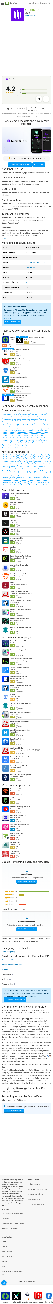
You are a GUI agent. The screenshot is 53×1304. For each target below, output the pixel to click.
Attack (31, 430)
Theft (21, 456)
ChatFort (13, 520)
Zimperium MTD (15, 789)
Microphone (14, 472)
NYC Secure (14, 798)
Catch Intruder (15, 529)
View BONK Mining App (10, 1229)
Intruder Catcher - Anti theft (19, 350)
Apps (5, 456)
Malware (38, 461)
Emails (5, 425)
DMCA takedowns (8, 1256)
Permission (38, 456)
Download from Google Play (20, 164)
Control (16, 482)
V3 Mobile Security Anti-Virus (20, 730)
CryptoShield (14, 851)
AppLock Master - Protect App (20, 757)
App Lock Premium (16, 502)
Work (46, 430)
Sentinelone (7, 420)
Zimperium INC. (24, 785)
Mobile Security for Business (20, 359)
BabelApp (13, 547)
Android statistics (34, 1184)
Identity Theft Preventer (18, 368)
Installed (39, 430)
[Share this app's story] (39, 99)
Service (37, 472)
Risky (5, 435)
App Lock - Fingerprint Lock (19, 641)
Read (46, 425)
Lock (38, 482)
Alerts (45, 482)
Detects (16, 414)
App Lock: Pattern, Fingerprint (20, 511)
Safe (31, 482)
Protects (23, 472)
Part (39, 425)
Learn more (8, 318)
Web (30, 461)
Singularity (25, 414)
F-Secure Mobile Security (18, 395)
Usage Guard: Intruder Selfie (19, 494)
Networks (21, 425)
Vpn (30, 472)
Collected (43, 414)
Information (7, 441)
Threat (34, 467)
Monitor (12, 430)
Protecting (30, 425)
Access (28, 446)
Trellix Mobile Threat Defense (34, 337)
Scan (46, 456)
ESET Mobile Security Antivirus (20, 627)
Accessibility (7, 482)
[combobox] (38, 3)
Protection (13, 456)
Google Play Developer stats (37, 1189)
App (19, 435)
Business (6, 477)
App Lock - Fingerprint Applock (20, 775)
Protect (12, 446)
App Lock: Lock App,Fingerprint (20, 712)
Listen (5, 430)
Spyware (29, 456)
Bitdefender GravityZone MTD (20, 807)
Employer (34, 414)
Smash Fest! (6, 1219)
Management (21, 430)
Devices (5, 446)
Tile (12, 435)
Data (42, 435)
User (27, 467)
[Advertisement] (26, 48)
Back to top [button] (47, 1284)
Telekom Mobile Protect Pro (19, 825)
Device (23, 441)
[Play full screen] (46, 99)
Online (14, 477)
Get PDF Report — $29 (12, 322)
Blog (3, 1266)
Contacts (13, 425)
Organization (7, 414)
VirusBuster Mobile (16, 748)
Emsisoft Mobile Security (18, 377)
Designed (34, 420)
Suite (29, 477)
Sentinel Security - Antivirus (19, 668)
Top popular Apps (34, 1199)
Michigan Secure (15, 842)
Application (34, 435)
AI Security (13, 694)
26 (27, 282)
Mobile (26, 435)
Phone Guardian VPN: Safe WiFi (20, 600)
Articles (4, 1262)
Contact (4, 1241)
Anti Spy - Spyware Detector (19, 618)
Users (5, 472)
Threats (5, 461)
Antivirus (21, 477)
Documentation (7, 1251)
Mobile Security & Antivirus (19, 592)
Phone (30, 441)
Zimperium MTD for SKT (18, 816)
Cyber (20, 467)
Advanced (46, 477)
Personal (47, 461)
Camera (12, 467)
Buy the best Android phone (37, 1204)
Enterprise (46, 472)
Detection (42, 467)
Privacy (37, 441)
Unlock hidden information (26, 882)
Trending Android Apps (35, 1194)
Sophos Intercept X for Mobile (20, 766)
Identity (5, 467)
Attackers (25, 420)
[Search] (49, 3)
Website (5, 970)
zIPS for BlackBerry (16, 833)
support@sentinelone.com (12, 965)
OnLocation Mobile (16, 538)
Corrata (12, 337)
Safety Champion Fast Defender (21, 556)
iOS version (39, 164)
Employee (16, 420)
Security (21, 446)
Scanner (24, 482)
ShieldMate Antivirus (17, 739)
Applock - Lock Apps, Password (20, 609)
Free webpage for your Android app (12, 1273)
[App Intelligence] (4, 1282)
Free (23, 461)
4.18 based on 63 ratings (35, 262)
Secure (45, 441)
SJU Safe (13, 583)
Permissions (14, 461)
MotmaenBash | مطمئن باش (19, 565)
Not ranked (30, 267)
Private (42, 420)
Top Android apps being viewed (12, 1213)
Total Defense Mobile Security (20, 386)
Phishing (16, 441)
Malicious (37, 477)
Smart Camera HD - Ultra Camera (13, 1224)
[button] (26, 974)
